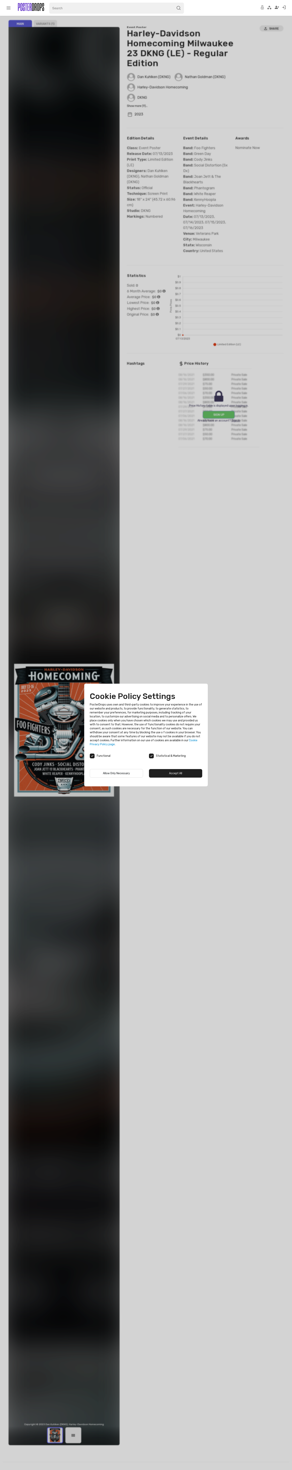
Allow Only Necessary (116, 773)
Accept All (175, 773)
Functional (103, 756)
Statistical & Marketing (171, 756)
